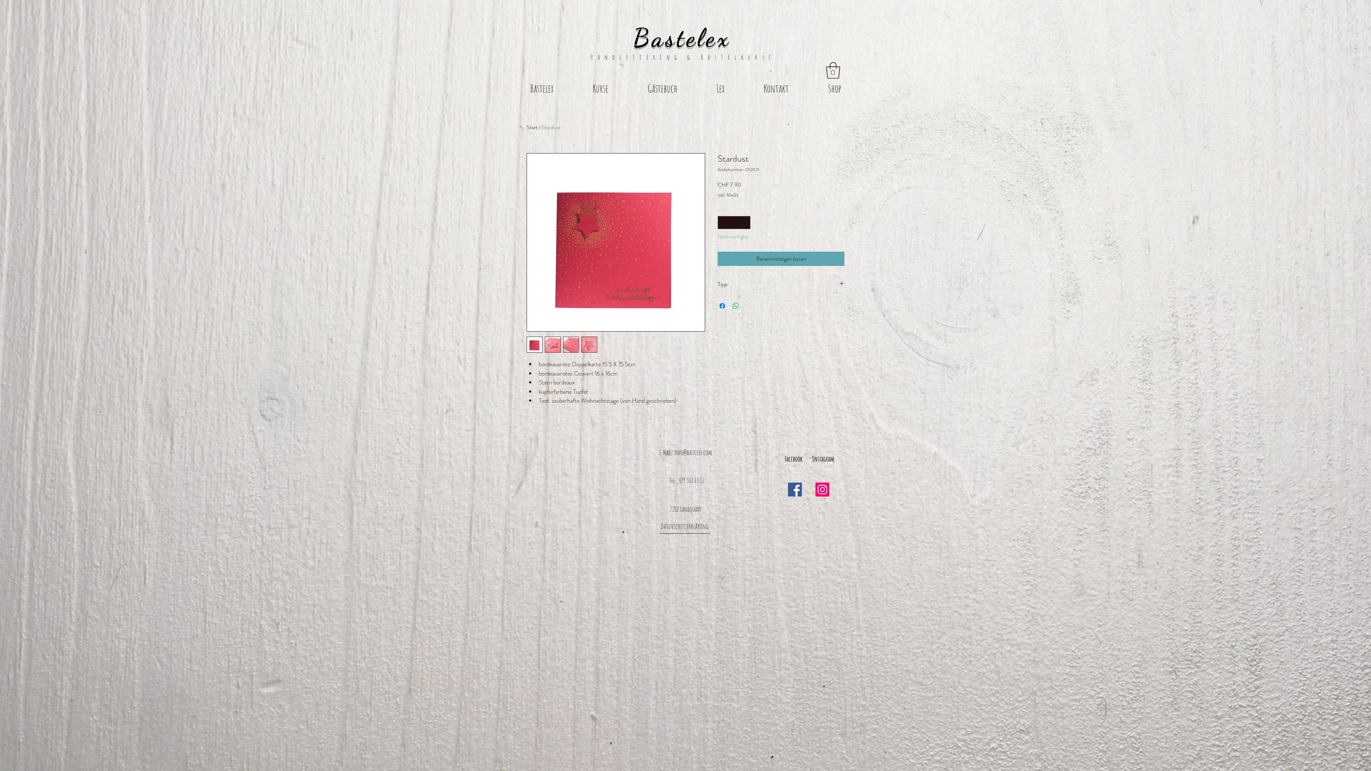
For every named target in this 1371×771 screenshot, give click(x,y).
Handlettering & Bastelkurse (686, 57)
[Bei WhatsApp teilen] (736, 306)
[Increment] (744, 222)
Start (532, 127)
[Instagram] (822, 490)
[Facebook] (795, 490)
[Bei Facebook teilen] (722, 306)
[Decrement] (723, 222)
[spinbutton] (734, 222)
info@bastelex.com (693, 452)
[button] (833, 70)
